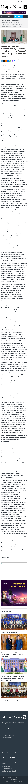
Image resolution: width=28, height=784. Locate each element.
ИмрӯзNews (16, 777)
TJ (15, 1)
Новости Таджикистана (13, 20)
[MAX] (12, 61)
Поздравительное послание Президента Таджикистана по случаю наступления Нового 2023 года (13, 678)
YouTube (20, 781)
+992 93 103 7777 (8, 769)
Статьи (4, 740)
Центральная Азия (7, 737)
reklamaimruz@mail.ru (11, 753)
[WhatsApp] (10, 61)
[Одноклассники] (6, 61)
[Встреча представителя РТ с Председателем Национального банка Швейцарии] (14, 642)
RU (18, 1)
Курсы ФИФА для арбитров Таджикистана (13, 701)
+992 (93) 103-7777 (12, 751)
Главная (4, 20)
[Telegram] (2, 61)
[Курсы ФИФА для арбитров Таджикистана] (14, 690)
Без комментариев (16, 59)
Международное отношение (9, 735)
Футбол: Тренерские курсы (9, 632)
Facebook (8, 781)
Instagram (14, 781)
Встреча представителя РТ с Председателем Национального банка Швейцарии (12, 654)
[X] (4, 61)
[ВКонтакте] (8, 61)
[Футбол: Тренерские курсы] (14, 622)
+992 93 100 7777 (8, 767)
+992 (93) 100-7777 (12, 749)
